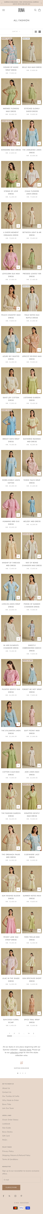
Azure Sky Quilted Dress (11, 357)
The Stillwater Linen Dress (11, 732)
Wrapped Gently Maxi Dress (32, 814)
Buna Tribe (6, 1104)
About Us (6, 1088)
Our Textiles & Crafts (10, 1096)
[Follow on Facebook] (3, 1196)
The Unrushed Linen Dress (31, 151)
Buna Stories (7, 1132)
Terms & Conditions (10, 1159)
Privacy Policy (8, 1151)
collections (14, 1052)
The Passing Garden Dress (11, 814)
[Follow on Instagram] (15, 1196)
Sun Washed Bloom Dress (11, 897)
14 (28, 1033)
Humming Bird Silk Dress (11, 522)
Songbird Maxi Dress (11, 150)
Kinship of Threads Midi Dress (11, 564)
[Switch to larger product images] (36, 31)
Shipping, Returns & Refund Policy (16, 1155)
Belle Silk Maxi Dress (32, 67)
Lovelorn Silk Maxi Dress (11, 275)
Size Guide (6, 1128)
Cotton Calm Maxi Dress (11, 773)
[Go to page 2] (33, 1033)
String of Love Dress (11, 192)
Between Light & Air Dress (32, 233)
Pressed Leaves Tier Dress (32, 275)
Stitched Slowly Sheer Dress (32, 109)
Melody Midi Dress (32, 521)
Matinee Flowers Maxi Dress (11, 109)
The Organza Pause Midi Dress (11, 855)
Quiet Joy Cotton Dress (11, 399)
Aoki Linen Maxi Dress (32, 773)
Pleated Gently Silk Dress (11, 690)
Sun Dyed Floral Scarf (11, 1021)
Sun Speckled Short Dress (32, 979)
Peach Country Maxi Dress (11, 316)
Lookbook (6, 1124)
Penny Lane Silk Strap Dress (11, 938)
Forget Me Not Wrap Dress (32, 690)
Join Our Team (8, 1108)
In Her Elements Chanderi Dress (11, 646)
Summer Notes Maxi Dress (32, 897)
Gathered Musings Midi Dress (32, 440)
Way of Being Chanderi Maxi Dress (32, 564)
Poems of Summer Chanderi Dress (32, 605)
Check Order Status (10, 1120)
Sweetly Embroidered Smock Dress (32, 648)
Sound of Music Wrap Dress (11, 68)
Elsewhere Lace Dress (31, 855)
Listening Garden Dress (32, 399)
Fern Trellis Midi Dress (32, 938)
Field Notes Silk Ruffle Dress (32, 316)
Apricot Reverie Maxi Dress (32, 357)
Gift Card (6, 1136)
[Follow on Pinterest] (21, 1196)
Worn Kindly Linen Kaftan (11, 481)
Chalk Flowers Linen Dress (32, 192)
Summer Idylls (25, 1050)
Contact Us (6, 1092)
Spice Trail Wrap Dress (32, 1021)
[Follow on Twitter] (9, 1196)
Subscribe (11, 1187)
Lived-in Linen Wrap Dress (11, 605)
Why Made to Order (10, 1100)
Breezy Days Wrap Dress (11, 440)
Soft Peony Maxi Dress (32, 732)
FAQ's (4, 1140)
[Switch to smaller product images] (40, 31)
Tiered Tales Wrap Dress (32, 481)
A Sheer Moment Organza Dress (11, 233)
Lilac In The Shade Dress (11, 979)
